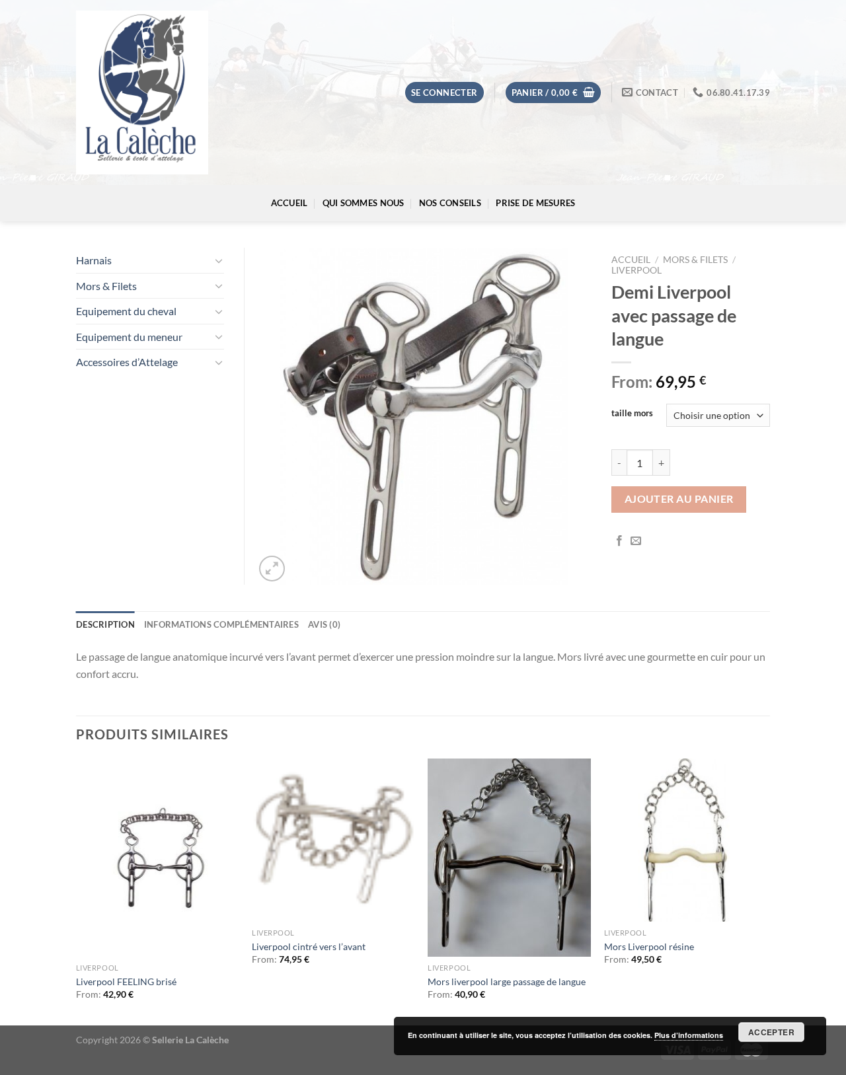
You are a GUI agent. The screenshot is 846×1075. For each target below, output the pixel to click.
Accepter (771, 1032)
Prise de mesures (535, 203)
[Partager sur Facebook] (619, 541)
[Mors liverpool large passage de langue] (509, 858)
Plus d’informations (688, 1035)
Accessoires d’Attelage (127, 361)
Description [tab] (105, 624)
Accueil (289, 203)
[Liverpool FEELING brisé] (157, 858)
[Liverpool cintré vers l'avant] (333, 840)
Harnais (94, 260)
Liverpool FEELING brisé (126, 981)
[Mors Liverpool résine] (685, 840)
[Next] (766, 890)
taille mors (632, 413)
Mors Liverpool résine (649, 946)
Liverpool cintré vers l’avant (308, 946)
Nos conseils (450, 203)
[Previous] (77, 890)
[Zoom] (272, 568)
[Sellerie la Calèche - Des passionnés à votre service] (142, 93)
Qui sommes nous (363, 203)
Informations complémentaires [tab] (221, 624)
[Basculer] (218, 260)
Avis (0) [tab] (324, 624)
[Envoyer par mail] (636, 541)
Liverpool (636, 270)
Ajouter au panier (679, 499)
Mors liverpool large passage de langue (507, 981)
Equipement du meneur (129, 336)
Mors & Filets (695, 259)
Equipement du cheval (126, 311)
